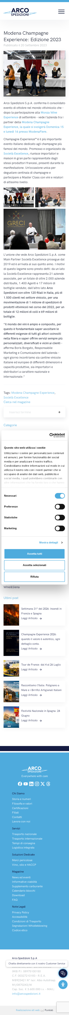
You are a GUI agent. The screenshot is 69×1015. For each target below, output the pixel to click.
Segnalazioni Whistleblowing (29, 925)
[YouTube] (26, 783)
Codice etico (19, 930)
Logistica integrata (23, 847)
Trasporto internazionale (27, 838)
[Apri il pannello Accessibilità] (63, 984)
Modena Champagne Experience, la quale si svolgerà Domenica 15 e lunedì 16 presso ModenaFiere (34, 126)
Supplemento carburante (27, 886)
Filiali (15, 812)
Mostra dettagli (48, 542)
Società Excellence (16, 153)
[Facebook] (20, 783)
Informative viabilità (24, 881)
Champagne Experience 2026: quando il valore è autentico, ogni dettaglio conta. (40, 639)
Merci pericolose (22, 860)
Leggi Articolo (29, 618)
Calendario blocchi (23, 890)
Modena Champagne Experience (32, 392)
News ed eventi (21, 877)
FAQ (15, 899)
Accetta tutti (34, 553)
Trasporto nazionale (24, 834)
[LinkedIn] (31, 783)
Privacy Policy (20, 912)
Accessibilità (19, 916)
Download (18, 895)
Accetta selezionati (34, 565)
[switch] (60, 506)
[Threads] (48, 783)
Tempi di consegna (23, 843)
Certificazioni (20, 808)
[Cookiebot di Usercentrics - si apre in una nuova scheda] (49, 435)
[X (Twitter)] (43, 783)
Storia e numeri (21, 799)
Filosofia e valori (22, 803)
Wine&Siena (12, 587)
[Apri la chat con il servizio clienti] (63, 973)
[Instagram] (37, 783)
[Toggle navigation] (61, 11)
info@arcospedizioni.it (26, 993)
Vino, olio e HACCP (24, 864)
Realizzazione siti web (28, 1010)
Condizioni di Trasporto (26, 921)
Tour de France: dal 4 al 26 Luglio (41, 664)
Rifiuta (34, 576)
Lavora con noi (21, 821)
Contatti (17, 817)
